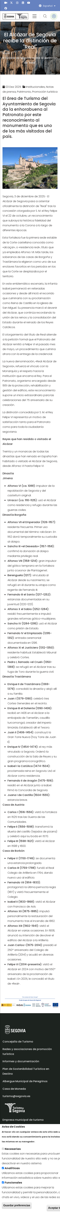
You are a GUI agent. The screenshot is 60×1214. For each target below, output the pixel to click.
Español (47, 6)
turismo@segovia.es (16, 1096)
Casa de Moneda (14, 1089)
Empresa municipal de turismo (23, 1120)
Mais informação (47, 1141)
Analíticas (12, 1168)
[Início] (15, 16)
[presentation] (5, 3)
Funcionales (13, 1183)
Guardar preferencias (16, 1205)
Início (6, 53)
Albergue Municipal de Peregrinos (25, 1081)
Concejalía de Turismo (17, 1041)
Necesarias (13, 1149)
